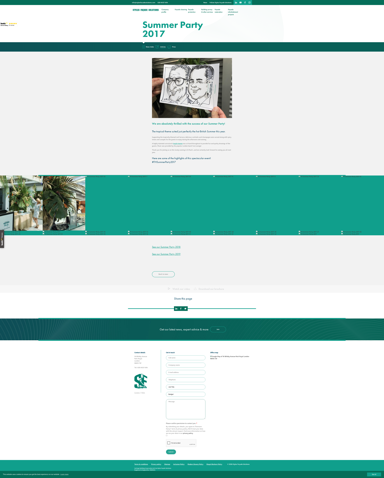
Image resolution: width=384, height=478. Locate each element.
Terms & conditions (141, 464)
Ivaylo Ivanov (178, 143)
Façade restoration (218, 10)
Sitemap (167, 464)
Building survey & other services (207, 10)
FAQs (143, 393)
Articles (163, 47)
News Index (150, 47)
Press (174, 47)
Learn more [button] (64, 474)
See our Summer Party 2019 (166, 254)
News (205, 3)
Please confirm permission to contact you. (181, 423)
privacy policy (188, 433)
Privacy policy (156, 464)
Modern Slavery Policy (195, 464)
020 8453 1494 (163, 3)
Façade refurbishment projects (233, 12)
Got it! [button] (374, 474)
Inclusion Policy (178, 464)
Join (218, 329)
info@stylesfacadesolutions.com (143, 3)
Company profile (165, 10)
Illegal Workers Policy (214, 464)
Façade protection (192, 10)
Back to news (163, 274)
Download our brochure (211, 289)
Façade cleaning (181, 9)
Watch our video (181, 289)
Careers (137, 393)
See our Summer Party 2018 (166, 247)
